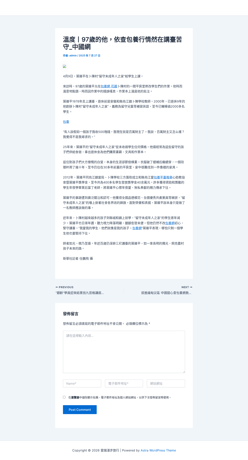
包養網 (170, 223)
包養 (66, 122)
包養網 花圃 (109, 86)
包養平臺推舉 (163, 177)
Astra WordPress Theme (158, 450)
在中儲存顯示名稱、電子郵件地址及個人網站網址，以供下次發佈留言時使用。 (119, 397)
